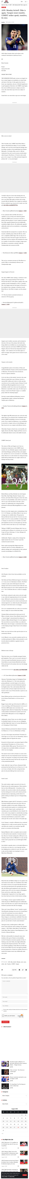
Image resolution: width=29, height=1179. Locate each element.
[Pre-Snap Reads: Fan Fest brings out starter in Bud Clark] (5, 1086)
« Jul (2, 1133)
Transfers (9, 964)
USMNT (13, 964)
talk (5, 964)
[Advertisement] (14, 118)
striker (2, 964)
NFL (12, 1066)
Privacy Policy (4, 1176)
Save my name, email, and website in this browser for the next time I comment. (15, 1010)
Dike (12, 962)
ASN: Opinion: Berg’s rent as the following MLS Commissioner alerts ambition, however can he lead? (9, 1153)
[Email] (19, 970)
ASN (9, 962)
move (22, 962)
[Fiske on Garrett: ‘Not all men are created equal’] (5, 1072)
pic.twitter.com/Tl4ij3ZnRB (20, 669)
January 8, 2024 (22, 557)
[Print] (26, 970)
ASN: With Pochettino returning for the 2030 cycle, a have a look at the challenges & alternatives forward (9, 1171)
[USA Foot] (6, 1)
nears (25, 962)
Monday (18, 962)
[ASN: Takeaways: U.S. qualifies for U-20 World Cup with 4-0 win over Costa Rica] (24, 1144)
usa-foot (3, 22)
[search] (19, 1)
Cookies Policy (11, 1176)
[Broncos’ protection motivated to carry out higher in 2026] (5, 1079)
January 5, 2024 (5, 304)
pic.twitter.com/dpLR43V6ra (11, 205)
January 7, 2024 (22, 210)
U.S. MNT (3, 7)
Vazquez (17, 964)
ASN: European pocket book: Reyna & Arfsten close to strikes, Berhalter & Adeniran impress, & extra (9, 1162)
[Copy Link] (22, 970)
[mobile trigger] (2, 1)
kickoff (14, 962)
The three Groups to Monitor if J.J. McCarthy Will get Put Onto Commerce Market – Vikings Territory (18, 1063)
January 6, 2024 (22, 675)
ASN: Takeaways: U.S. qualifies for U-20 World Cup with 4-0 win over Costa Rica (9, 1144)
